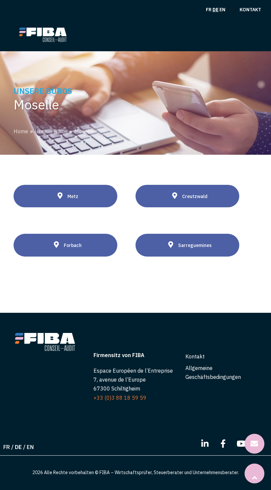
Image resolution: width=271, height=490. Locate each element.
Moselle (84, 131)
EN (222, 10)
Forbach (73, 245)
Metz (72, 196)
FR (209, 10)
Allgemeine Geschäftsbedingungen (213, 372)
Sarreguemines (195, 245)
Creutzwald (195, 196)
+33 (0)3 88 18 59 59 (120, 397)
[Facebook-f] (223, 443)
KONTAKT (250, 10)
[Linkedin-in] (205, 443)
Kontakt (195, 356)
